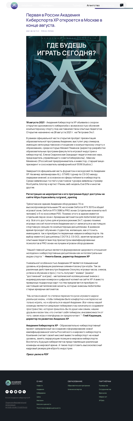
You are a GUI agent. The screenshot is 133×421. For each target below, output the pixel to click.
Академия (26, 5)
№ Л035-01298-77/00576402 (16, 407)
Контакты (108, 5)
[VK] (7, 391)
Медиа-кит (103, 397)
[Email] (20, 391)
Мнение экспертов (75, 389)
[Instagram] (15, 391)
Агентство (93, 5)
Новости (40, 385)
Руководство (103, 385)
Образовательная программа (79, 385)
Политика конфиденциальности (49, 408)
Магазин (40, 400)
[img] (121, 5)
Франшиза (103, 393)
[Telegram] (11, 391)
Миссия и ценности (44, 404)
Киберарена (41, 393)
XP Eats (101, 400)
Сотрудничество (105, 389)
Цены (39, 397)
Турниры (77, 5)
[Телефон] (24, 391)
